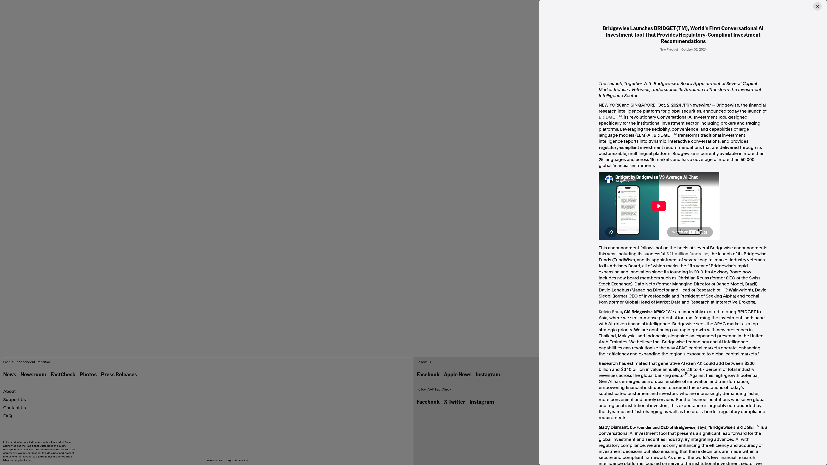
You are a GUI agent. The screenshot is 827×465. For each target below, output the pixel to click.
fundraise (687, 253)
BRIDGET (608, 117)
